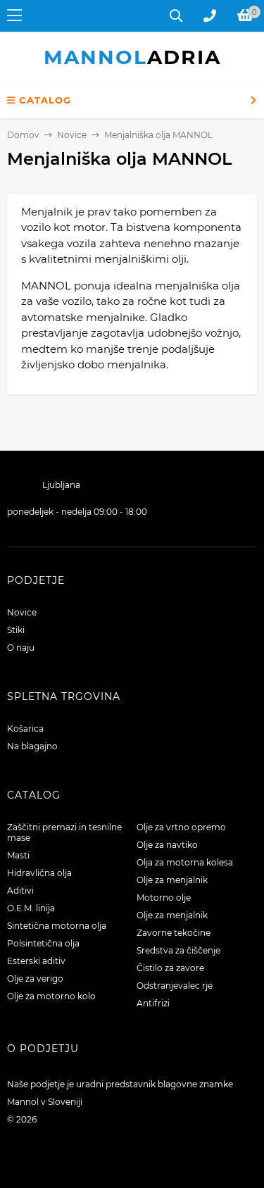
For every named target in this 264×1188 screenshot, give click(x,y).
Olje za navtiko (167, 844)
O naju (20, 647)
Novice (22, 612)
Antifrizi (153, 1003)
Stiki (16, 630)
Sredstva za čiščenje (178, 950)
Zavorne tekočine (173, 932)
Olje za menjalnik (172, 880)
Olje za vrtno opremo (181, 827)
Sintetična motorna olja (56, 925)
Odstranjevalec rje (175, 985)
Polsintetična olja (43, 943)
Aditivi (20, 890)
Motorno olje (164, 897)
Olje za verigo (35, 978)
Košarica (25, 728)
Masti (18, 855)
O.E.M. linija (31, 908)
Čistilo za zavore (170, 968)
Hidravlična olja (39, 873)
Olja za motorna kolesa (185, 862)
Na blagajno (32, 746)
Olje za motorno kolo (51, 996)
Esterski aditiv (36, 961)
